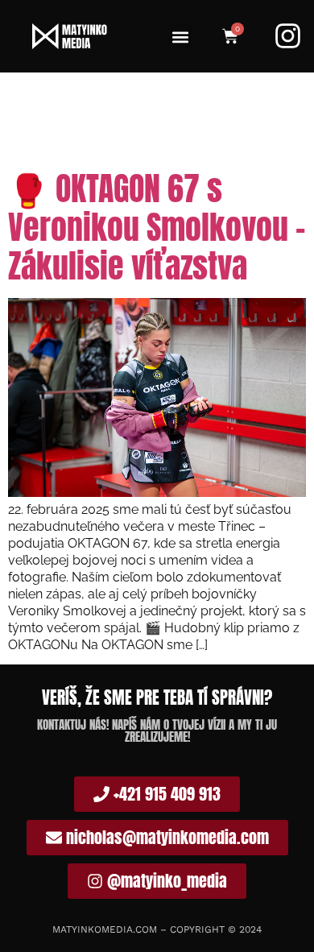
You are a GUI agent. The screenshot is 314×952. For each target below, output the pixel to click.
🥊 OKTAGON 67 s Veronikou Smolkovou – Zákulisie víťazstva (156, 227)
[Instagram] (288, 36)
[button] (180, 36)
